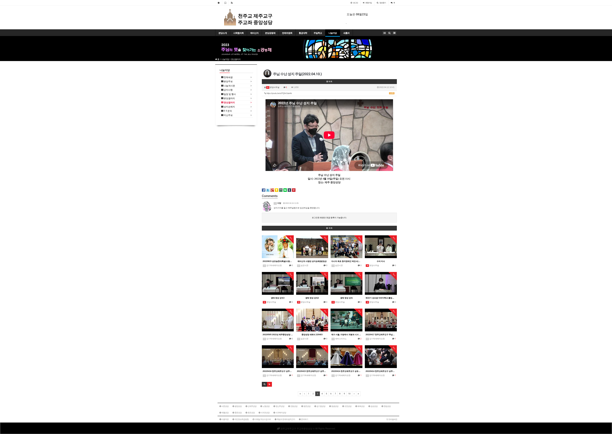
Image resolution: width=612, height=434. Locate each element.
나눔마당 (332, 33)
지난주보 (228, 115)
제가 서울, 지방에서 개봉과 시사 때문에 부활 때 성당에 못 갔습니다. (346, 334)
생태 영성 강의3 (277, 298)
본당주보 (228, 81)
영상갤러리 (229, 102)
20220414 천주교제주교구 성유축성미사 (346, 371)
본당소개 (223, 33)
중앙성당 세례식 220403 (312, 334)
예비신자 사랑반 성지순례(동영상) (312, 261)
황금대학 (303, 33)
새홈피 (346, 33)
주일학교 (318, 33)
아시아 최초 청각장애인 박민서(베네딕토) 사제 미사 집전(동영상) (346, 261)
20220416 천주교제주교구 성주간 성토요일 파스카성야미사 (278, 371)
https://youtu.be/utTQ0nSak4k (330, 93)
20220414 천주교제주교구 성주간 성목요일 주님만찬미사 (381, 371)
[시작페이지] (218, 2)
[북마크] (225, 2)
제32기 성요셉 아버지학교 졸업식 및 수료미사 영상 (381, 298)
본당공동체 (270, 33)
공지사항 (228, 90)
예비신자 (254, 33)
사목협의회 (238, 33)
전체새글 (228, 77)
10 (349, 394)
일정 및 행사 (229, 94)
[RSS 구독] (232, 2)
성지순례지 (229, 107)
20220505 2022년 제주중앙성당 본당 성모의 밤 (278, 334)
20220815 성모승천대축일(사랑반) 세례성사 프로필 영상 (278, 261)
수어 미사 (381, 261)
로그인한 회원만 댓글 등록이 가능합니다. (329, 218)
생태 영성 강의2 (312, 298)
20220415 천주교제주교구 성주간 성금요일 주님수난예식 (312, 371)
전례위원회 (287, 33)
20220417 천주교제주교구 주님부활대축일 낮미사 (381, 334)
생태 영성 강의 (346, 298)
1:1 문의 (227, 111)
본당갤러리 (229, 98)
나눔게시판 (229, 86)
